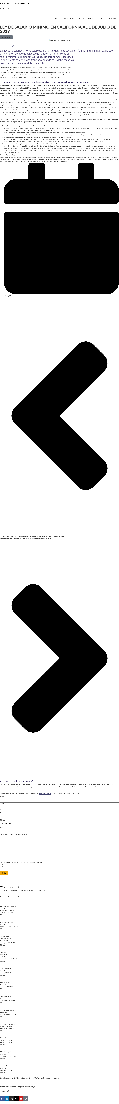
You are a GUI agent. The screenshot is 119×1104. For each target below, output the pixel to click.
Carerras (42, 890)
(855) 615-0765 (11, 929)
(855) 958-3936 (11, 1003)
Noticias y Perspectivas (14, 46)
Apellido (2, 810)
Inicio (57, 18)
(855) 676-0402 (11, 1031)
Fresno (2, 966)
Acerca (81, 18)
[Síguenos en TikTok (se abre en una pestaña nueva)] (25, 1098)
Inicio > (3, 46)
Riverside (3, 1064)
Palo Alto (3, 1036)
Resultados (91, 18)
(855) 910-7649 (11, 961)
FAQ (101, 18)
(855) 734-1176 (11, 1017)
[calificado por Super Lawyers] (59, 40)
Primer (2, 803)
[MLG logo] (59, 13)
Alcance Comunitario (28, 890)
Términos (3, 1082)
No (2, 866)
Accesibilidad (21, 1082)
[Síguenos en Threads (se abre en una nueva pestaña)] (16, 1098)
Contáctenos (112, 18)
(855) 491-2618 (11, 1058)
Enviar (4, 873)
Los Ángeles (4, 934)
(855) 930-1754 (11, 1072)
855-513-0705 (26, 3)
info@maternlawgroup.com (18, 1091)
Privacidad (11, 1082)
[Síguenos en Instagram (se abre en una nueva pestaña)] (11, 1098)
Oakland (3, 980)
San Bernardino (5, 1050)
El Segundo (4, 904)
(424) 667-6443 (11, 915)
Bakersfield (4, 1022)
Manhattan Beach (6, 920)
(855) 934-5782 (11, 945)
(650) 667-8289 (11, 1044)
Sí (2, 864)
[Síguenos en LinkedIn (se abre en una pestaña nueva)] (7, 1098)
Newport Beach (6, 950)
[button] (6, 37)
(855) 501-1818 (11, 989)
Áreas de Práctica (68, 18)
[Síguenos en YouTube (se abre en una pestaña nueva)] (21, 1098)
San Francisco (5, 1008)
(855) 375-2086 (11, 975)
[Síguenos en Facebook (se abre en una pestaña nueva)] (2, 1098)
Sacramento (4, 994)
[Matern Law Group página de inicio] (59, 882)
